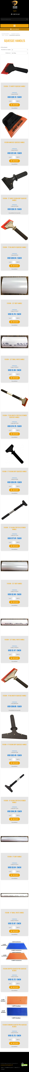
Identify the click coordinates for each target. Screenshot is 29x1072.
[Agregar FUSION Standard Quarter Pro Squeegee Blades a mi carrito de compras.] (14, 1043)
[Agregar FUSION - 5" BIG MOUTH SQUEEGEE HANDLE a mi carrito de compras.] (14, 265)
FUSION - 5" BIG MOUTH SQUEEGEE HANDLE (14, 247)
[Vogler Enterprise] (14, 4)
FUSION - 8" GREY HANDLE (14, 856)
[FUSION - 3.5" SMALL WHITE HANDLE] (14, 342)
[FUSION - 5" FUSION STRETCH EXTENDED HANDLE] (14, 510)
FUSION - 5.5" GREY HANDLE (14, 583)
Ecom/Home (5, 33)
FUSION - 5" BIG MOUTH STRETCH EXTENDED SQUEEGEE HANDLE (15, 416)
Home (2, 1067)
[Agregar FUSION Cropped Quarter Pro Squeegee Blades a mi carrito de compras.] (14, 987)
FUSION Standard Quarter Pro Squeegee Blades (15, 1026)
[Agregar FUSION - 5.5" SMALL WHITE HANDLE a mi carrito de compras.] (14, 658)
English (14, 10)
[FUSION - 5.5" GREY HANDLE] (14, 566)
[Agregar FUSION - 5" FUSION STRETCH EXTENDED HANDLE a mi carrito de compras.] (14, 546)
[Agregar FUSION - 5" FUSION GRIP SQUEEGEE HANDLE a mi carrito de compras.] (14, 490)
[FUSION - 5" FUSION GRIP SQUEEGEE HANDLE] (14, 454)
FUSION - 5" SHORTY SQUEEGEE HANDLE (14, 86)
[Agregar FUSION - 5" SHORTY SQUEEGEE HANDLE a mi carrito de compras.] (14, 104)
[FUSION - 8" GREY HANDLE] (14, 839)
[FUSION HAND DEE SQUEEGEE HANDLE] (14, 125)
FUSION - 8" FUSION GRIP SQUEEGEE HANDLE (14, 744)
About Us (17, 1067)
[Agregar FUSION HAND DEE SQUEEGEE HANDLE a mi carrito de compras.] (14, 160)
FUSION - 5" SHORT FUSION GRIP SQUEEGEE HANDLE (15, 199)
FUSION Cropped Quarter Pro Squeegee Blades (14, 970)
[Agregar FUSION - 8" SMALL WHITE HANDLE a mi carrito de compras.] (14, 931)
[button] (14, 29)
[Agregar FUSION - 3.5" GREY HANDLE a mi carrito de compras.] (14, 321)
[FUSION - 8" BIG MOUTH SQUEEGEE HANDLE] (14, 678)
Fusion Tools (15, 33)
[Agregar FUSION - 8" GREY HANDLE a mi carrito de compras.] (14, 875)
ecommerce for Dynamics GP (7, 1065)
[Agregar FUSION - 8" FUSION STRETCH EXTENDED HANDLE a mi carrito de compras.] (14, 819)
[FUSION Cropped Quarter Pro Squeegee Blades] (14, 951)
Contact (3, 1069)
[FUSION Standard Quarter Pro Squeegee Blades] (14, 1007)
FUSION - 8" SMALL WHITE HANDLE (14, 913)
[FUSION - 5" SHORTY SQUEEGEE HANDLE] (14, 69)
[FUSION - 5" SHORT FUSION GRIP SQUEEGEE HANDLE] (14, 181)
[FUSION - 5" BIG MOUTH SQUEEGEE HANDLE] (14, 230)
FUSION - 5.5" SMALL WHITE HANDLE (14, 639)
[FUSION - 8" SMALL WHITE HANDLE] (14, 895)
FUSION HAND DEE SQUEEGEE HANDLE (14, 142)
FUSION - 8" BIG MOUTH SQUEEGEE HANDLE (14, 696)
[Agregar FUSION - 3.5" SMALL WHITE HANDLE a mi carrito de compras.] (14, 377)
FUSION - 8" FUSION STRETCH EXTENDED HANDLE (15, 801)
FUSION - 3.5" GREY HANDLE (14, 303)
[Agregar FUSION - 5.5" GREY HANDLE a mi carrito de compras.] (14, 602)
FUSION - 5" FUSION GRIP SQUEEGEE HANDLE (14, 471)
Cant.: (10, 101)
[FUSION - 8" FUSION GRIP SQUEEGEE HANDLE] (14, 727)
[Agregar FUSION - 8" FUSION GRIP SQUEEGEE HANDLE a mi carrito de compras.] (14, 763)
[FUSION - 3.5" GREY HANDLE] (14, 286)
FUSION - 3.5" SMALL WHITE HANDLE (14, 359)
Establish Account (9, 1067)
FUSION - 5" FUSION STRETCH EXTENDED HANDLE (15, 528)
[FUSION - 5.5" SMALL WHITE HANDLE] (14, 622)
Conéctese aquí (16, 14)
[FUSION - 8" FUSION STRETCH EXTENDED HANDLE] (14, 783)
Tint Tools (5, 35)
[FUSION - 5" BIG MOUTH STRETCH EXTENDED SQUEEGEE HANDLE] (14, 398)
